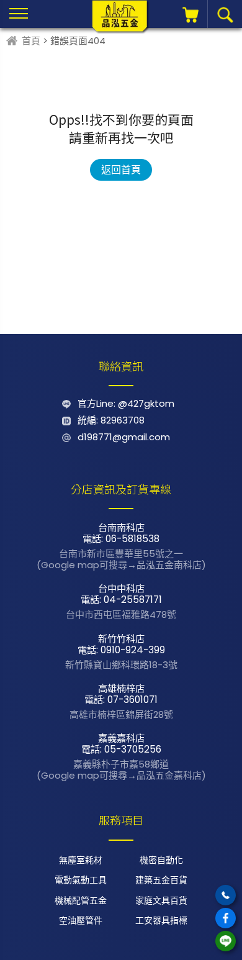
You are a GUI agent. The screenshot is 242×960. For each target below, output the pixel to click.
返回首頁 (121, 170)
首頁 (31, 40)
